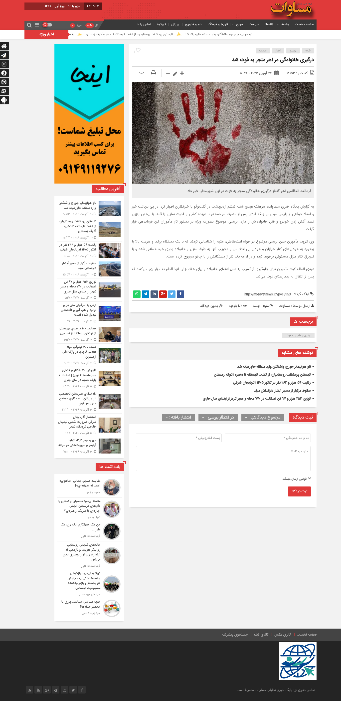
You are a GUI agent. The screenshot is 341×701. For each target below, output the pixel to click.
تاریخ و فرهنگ (218, 24)
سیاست (254, 24)
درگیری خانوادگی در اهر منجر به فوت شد (273, 60)
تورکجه (161, 24)
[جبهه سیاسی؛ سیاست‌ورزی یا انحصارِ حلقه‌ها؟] (89, 607)
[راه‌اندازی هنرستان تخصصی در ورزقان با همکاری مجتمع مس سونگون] (89, 402)
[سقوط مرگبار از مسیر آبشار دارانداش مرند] (89, 269)
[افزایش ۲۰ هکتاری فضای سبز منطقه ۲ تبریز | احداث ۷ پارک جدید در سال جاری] (89, 378)
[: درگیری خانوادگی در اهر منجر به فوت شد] (142, 73)
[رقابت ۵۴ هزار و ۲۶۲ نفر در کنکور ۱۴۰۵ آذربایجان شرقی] (89, 250)
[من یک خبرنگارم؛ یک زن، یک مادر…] (89, 531)
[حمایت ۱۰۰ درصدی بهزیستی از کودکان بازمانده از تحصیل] (89, 334)
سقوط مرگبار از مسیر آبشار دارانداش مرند (282, 391)
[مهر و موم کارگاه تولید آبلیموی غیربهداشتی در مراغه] (89, 445)
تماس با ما (144, 24)
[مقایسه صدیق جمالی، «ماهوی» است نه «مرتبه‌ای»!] (89, 487)
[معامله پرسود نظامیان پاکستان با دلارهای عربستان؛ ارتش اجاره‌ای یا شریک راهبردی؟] (89, 509)
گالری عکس (282, 635)
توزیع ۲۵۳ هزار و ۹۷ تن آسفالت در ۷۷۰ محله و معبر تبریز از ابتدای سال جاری (257, 399)
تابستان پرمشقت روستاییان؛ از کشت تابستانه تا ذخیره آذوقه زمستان (157, 34)
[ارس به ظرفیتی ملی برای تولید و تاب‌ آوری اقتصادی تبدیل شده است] (89, 313)
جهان (239, 24)
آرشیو (293, 50)
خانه (308, 50)
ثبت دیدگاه (299, 491)
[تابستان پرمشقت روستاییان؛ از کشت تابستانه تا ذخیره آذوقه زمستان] (89, 229)
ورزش (175, 24)
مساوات (284, 306)
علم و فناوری (193, 24)
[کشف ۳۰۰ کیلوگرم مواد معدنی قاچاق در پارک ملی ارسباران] (89, 355)
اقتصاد (269, 24)
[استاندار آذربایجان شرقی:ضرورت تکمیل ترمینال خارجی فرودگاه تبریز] (89, 425)
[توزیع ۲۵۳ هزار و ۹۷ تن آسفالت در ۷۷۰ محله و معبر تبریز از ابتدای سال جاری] (89, 290)
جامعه (285, 24)
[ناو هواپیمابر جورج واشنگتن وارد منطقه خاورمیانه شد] (89, 209)
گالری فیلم (261, 635)
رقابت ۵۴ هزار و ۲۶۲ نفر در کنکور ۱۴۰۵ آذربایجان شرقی (272, 383)
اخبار (278, 50)
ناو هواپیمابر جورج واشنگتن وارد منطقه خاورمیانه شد (246, 34)
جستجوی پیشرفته (235, 635)
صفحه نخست (304, 24)
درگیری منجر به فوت (298, 335)
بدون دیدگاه (209, 306)
